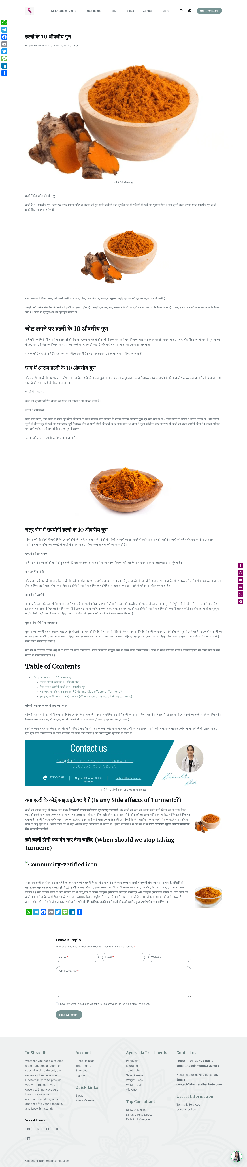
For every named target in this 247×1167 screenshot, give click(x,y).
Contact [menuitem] (148, 10)
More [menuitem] (166, 10)
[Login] (189, 10)
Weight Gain (134, 1084)
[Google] (240, 601)
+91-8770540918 (209, 10)
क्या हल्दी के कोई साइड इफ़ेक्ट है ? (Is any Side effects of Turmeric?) (81, 691)
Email (109, 957)
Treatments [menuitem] (93, 10)
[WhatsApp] (4, 22)
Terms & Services (188, 1104)
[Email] (4, 44)
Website (156, 957)
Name (63, 957)
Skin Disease (134, 1075)
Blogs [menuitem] (130, 10)
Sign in (80, 1075)
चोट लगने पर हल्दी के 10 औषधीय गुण (52, 677)
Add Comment (68, 971)
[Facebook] (28, 1129)
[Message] (4, 58)
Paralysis (132, 1061)
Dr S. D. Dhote (136, 1110)
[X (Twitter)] (38, 1129)
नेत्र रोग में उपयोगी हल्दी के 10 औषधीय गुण (62, 687)
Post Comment (69, 1014)
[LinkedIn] (28, 1138)
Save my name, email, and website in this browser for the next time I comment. (105, 1003)
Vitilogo (131, 1089)
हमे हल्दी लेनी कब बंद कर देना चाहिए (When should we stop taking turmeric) (86, 696)
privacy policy (186, 1109)
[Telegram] (4, 29)
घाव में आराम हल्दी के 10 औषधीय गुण (59, 682)
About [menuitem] (114, 10)
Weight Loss (134, 1080)
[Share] (4, 73)
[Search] (181, 10)
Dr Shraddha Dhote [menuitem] (63, 10)
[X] (240, 594)
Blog (76, 45)
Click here (212, 1065)
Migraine (132, 1065)
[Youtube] (240, 580)
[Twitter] (4, 51)
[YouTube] (57, 1129)
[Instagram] (47, 1129)
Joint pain (133, 1070)
